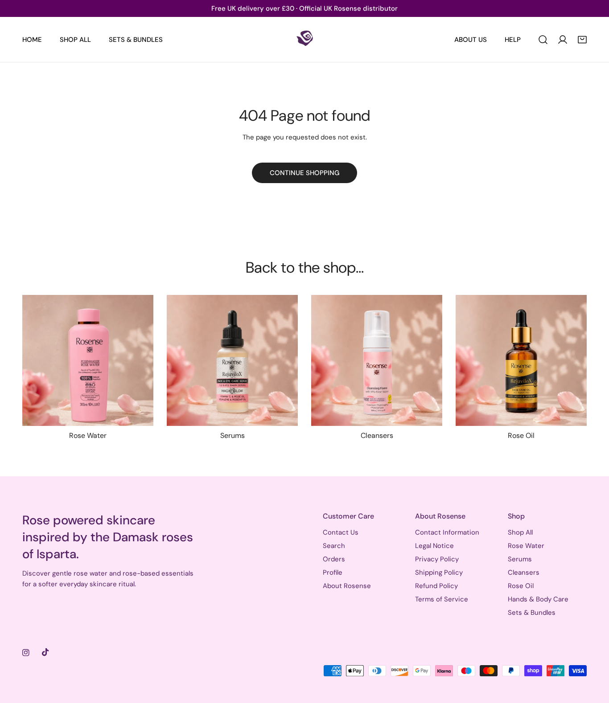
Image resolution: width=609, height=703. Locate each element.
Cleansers (523, 572)
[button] (582, 39)
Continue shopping (304, 172)
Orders (334, 559)
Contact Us (340, 532)
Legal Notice (434, 545)
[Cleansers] (376, 360)
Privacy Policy (437, 559)
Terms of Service (441, 599)
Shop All (520, 532)
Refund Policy (436, 585)
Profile (332, 572)
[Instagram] (26, 652)
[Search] (543, 39)
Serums (520, 559)
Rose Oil (521, 585)
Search (334, 545)
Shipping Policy (439, 572)
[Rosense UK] (304, 39)
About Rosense (347, 585)
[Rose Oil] (521, 360)
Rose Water (526, 545)
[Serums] (232, 360)
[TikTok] (45, 652)
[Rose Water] (87, 360)
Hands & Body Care (538, 599)
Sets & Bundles (532, 612)
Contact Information (447, 532)
